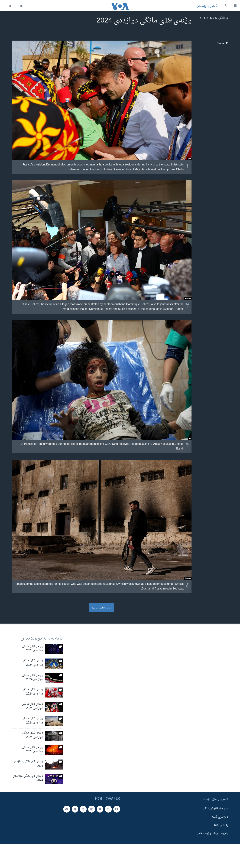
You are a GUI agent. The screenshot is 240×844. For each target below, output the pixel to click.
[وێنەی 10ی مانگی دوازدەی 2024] (54, 750)
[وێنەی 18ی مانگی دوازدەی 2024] (54, 649)
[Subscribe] (66, 809)
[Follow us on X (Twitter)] (108, 809)
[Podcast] (75, 809)
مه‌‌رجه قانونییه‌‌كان (215, 808)
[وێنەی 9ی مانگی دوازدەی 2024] (54, 765)
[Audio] (21, 6)
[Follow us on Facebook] (116, 809)
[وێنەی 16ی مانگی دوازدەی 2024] (54, 678)
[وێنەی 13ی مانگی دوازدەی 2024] (54, 707)
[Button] (222, 44)
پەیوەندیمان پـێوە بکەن (212, 833)
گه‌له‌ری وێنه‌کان (207, 6)
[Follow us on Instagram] (91, 809)
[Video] (11, 6)
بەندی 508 (221, 825)
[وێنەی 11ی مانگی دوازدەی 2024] (54, 736)
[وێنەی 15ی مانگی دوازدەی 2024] (54, 692)
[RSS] (83, 809)
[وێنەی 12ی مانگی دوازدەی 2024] (54, 721)
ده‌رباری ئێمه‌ (219, 817)
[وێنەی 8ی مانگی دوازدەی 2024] (54, 779)
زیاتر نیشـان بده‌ (101, 607)
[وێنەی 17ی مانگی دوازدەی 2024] (54, 664)
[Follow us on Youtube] (100, 809)
